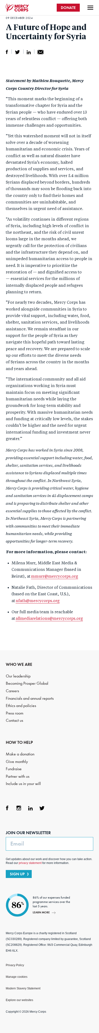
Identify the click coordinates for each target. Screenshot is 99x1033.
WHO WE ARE (19, 664)
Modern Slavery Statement (23, 988)
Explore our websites (19, 1000)
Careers (12, 690)
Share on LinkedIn (29, 52)
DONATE (68, 7)
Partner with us (17, 776)
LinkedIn (30, 808)
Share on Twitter (17, 52)
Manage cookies (16, 977)
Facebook (7, 808)
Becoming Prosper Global (27, 683)
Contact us (14, 720)
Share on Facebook (7, 52)
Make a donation (20, 754)
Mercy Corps (17, 7)
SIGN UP (17, 874)
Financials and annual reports (30, 698)
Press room (14, 713)
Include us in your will (23, 783)
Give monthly (17, 761)
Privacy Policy (15, 965)
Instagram (19, 808)
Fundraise (14, 768)
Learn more (41, 912)
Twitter (42, 808)
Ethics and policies (21, 705)
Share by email (40, 52)
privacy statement (30, 863)
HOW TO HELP (19, 742)
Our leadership (18, 676)
